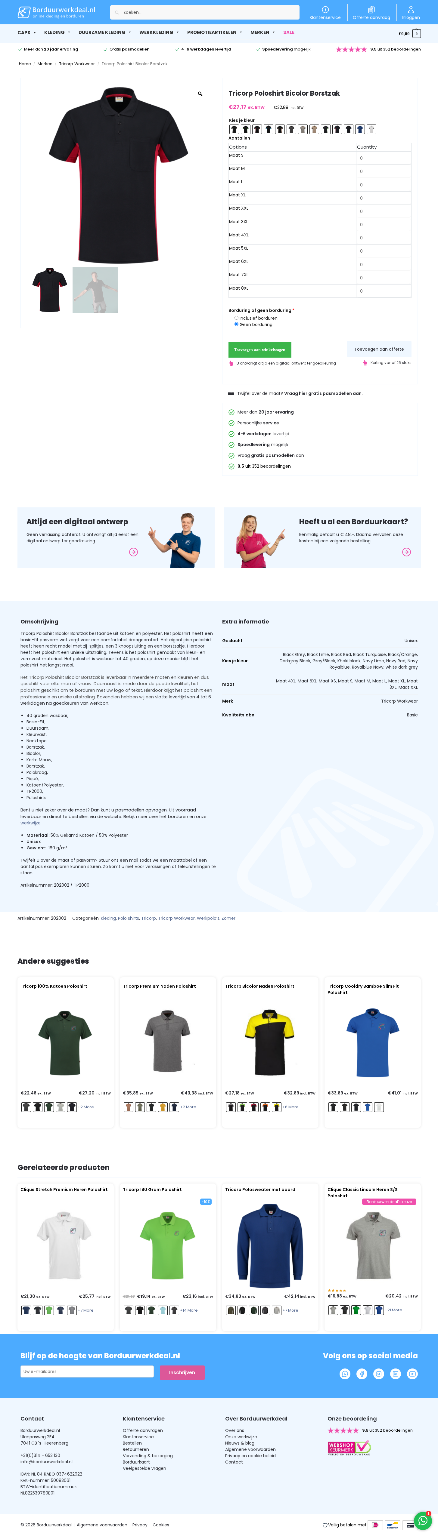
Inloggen (411, 17)
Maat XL (237, 195)
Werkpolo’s (208, 918)
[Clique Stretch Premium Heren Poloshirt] (65, 1246)
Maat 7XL (238, 275)
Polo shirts (128, 918)
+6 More (290, 1107)
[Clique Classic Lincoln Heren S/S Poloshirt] (372, 1246)
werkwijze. (31, 823)
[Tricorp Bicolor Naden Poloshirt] (270, 1042)
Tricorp (148, 918)
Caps (23, 32)
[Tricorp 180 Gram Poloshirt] (168, 1246)
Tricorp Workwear (77, 64)
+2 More (86, 1107)
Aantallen (239, 138)
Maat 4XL (239, 235)
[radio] (234, 129)
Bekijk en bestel (64, 1122)
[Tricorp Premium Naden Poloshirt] (168, 1042)
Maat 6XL (238, 261)
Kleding (108, 918)
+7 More (86, 1310)
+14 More (189, 1310)
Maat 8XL (238, 288)
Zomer (228, 918)
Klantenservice (325, 17)
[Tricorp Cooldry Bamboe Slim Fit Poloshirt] (372, 1042)
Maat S (236, 155)
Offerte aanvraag (371, 17)
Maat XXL (238, 208)
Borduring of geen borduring (261, 310)
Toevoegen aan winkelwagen (259, 350)
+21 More (393, 1310)
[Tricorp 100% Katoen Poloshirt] (65, 1042)
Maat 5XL (238, 248)
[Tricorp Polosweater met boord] (270, 1246)
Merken (45, 64)
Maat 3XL (238, 222)
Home (25, 64)
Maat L (236, 182)
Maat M (237, 168)
